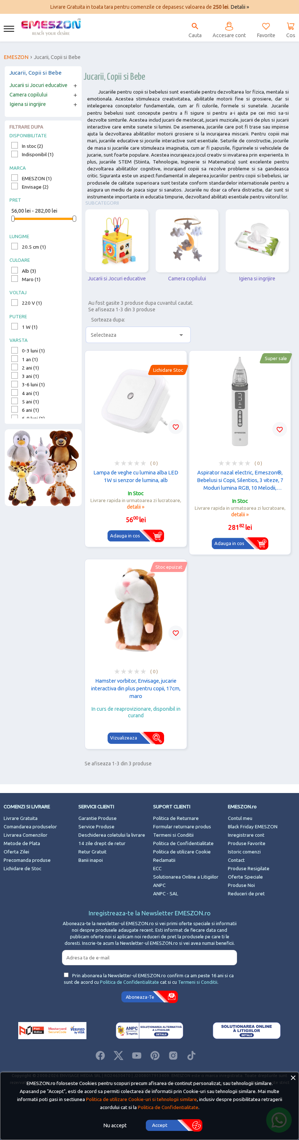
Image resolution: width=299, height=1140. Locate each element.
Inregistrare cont (246, 835)
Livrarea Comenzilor (25, 835)
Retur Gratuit (92, 852)
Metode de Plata (22, 843)
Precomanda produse (27, 860)
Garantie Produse (97, 818)
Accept (159, 1125)
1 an (30, 359)
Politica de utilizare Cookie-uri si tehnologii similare (141, 1099)
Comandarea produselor (30, 826)
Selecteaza (138, 335)
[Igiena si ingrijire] (257, 240)
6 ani (30, 410)
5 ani (30, 402)
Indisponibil (38, 154)
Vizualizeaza (123, 737)
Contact (236, 860)
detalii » (135, 507)
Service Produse (96, 826)
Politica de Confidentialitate (183, 843)
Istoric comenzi (244, 852)
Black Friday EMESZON (252, 826)
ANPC (159, 885)
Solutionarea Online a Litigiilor (185, 877)
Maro (31, 279)
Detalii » (239, 7)
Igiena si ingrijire (27, 104)
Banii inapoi (90, 860)
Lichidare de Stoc (22, 868)
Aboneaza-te (140, 996)
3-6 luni (33, 384)
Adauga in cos (125, 535)
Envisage (35, 187)
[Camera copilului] (187, 240)
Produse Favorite (246, 843)
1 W (30, 327)
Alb (29, 271)
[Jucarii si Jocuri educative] (116, 240)
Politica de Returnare (176, 818)
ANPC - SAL (165, 893)
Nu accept (115, 1125)
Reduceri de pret (246, 893)
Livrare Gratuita (21, 818)
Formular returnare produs (182, 826)
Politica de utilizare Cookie (182, 852)
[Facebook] (100, 1055)
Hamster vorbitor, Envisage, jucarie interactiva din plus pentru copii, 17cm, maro (135, 688)
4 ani (30, 393)
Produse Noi (241, 885)
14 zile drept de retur (101, 843)
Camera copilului (28, 95)
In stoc (32, 146)
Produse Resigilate (248, 868)
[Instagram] (173, 1055)
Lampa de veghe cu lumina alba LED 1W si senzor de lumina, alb (135, 476)
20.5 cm (34, 247)
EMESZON (37, 178)
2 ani (30, 368)
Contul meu (240, 818)
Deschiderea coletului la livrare (111, 835)
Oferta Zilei (16, 852)
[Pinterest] (155, 1055)
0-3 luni (33, 351)
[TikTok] (191, 1055)
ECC (157, 868)
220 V (32, 303)
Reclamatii (164, 860)
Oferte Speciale (245, 877)
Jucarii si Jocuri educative (38, 85)
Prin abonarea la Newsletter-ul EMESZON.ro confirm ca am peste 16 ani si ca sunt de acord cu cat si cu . (149, 979)
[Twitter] (118, 1055)
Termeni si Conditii (173, 835)
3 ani (30, 376)
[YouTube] (136, 1055)
